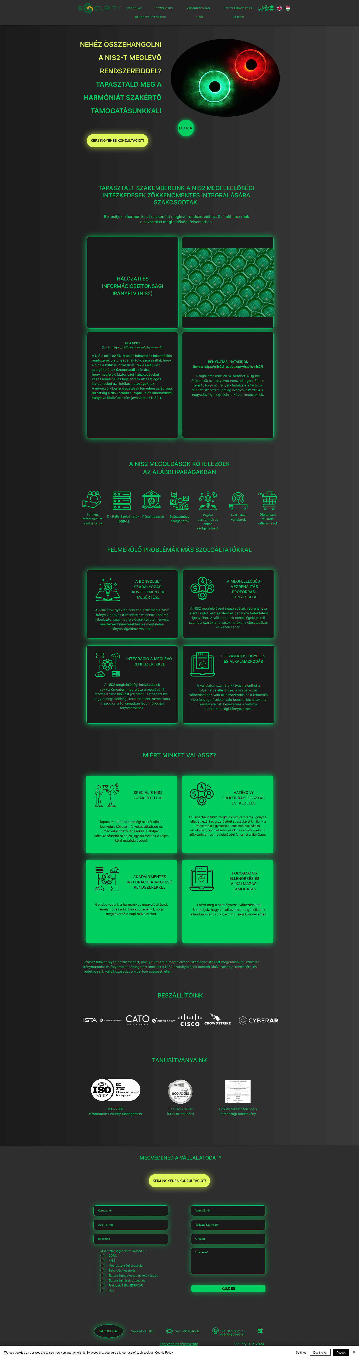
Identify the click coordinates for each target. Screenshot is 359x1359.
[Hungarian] (287, 8)
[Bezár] (354, 1352)
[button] (198, 8)
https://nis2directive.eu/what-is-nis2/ (137, 347)
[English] (278, 8)
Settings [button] (301, 1352)
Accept (341, 1352)
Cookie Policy (164, 1352)
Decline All (320, 1352)
